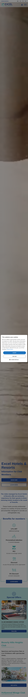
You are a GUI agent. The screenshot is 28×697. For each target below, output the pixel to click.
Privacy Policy (10, 349)
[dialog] (14, 348)
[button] (14, 359)
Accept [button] (14, 352)
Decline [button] (14, 356)
